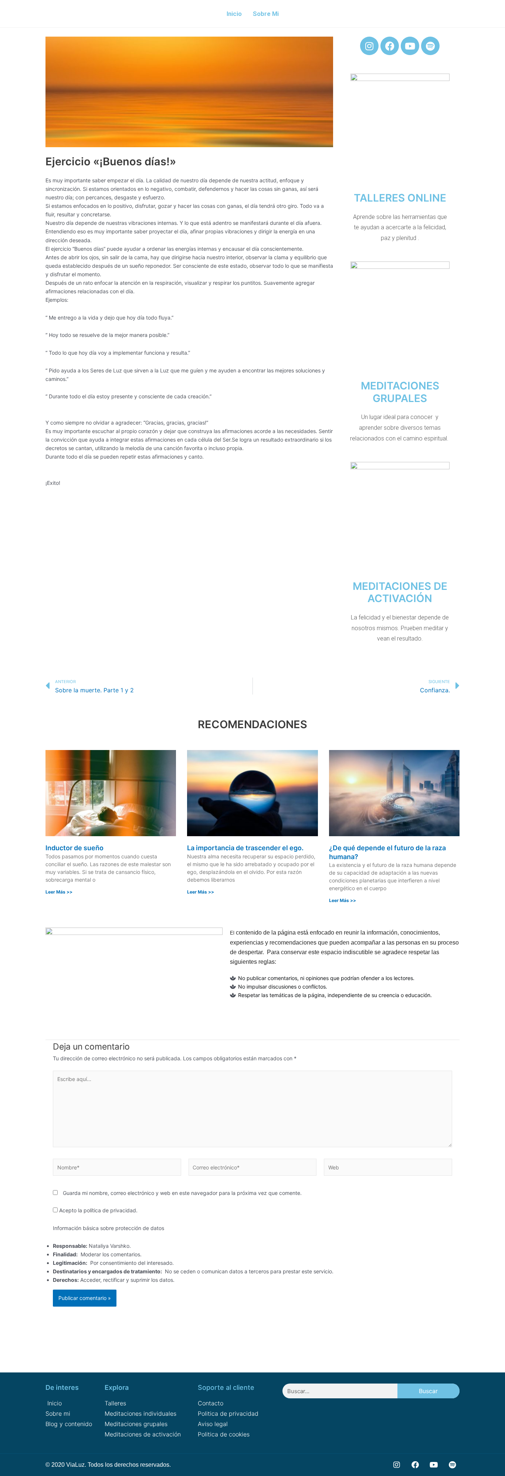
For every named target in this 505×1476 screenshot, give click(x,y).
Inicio (234, 13)
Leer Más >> (58, 892)
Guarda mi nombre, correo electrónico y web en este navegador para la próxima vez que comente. (182, 1193)
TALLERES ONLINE (400, 198)
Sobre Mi (266, 13)
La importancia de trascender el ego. (245, 848)
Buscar (428, 1391)
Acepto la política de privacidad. (98, 1210)
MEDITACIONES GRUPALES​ (400, 392)
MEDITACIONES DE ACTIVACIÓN (400, 592)
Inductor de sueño (74, 848)
